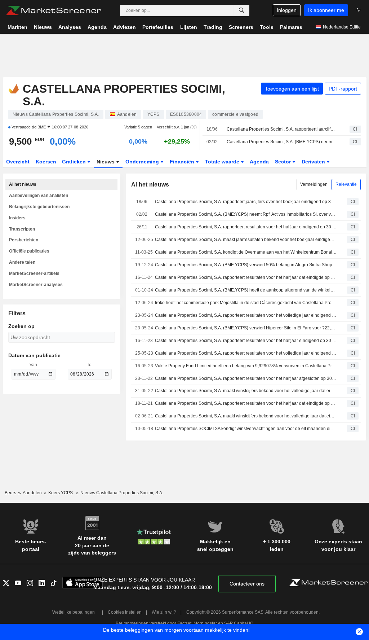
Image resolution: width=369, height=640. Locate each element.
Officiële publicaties (29, 251)
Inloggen (287, 10)
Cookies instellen (125, 612)
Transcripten (22, 229)
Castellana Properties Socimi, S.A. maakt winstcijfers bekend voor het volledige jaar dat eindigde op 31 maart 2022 (246, 390)
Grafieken (74, 162)
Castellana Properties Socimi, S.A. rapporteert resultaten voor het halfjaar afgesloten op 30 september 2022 (246, 378)
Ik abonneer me (326, 10)
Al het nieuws (22, 184)
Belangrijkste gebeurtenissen (39, 206)
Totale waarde (223, 162)
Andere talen (22, 262)
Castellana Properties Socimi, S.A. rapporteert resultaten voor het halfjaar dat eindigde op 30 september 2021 (246, 403)
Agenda (259, 162)
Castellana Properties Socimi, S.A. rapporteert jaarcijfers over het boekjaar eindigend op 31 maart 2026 (282, 129)
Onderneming (142, 162)
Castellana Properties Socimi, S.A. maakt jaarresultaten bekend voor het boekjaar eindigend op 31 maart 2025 (246, 239)
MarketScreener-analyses (36, 284)
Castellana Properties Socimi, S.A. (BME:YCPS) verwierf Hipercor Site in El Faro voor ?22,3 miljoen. (246, 327)
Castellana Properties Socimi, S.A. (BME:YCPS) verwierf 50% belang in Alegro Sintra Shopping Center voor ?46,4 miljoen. (246, 264)
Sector (283, 162)
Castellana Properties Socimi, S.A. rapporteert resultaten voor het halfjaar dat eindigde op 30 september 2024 (246, 277)
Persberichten (23, 239)
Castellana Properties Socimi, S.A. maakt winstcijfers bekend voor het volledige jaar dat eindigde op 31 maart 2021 (246, 415)
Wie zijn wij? (164, 612)
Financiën (183, 162)
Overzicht (18, 162)
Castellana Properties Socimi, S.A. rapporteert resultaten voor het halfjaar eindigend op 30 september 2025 (246, 226)
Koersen (46, 162)
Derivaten (314, 162)
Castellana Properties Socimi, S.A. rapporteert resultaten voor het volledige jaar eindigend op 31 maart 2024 (246, 315)
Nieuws (106, 162)
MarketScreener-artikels (34, 273)
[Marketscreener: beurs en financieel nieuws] (53, 10)
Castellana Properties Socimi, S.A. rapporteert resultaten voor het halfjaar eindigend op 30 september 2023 (246, 340)
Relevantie (346, 184)
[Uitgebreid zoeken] (241, 10)
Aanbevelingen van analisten (38, 195)
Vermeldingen (314, 184)
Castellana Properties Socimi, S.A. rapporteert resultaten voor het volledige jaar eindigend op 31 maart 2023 (246, 353)
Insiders (17, 217)
